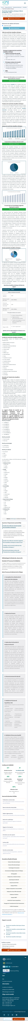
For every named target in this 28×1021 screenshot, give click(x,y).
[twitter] (8, 1015)
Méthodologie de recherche (8, 946)
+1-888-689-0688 (10, 1000)
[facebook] (12, 1015)
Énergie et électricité (8, 7)
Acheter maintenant (15, 28)
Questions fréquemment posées (9, 944)
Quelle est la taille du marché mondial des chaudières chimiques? (12, 526)
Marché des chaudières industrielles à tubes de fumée (15, 933)
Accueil (2, 7)
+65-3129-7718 (8, 1004)
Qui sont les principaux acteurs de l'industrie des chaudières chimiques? (12, 551)
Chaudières (25, 7)
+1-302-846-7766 (8, 1002)
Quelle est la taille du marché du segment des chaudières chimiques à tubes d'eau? (13, 541)
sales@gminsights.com (10, 1005)
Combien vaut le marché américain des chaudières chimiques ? (12, 546)
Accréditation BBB (20, 770)
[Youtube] (16, 1015)
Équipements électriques (17, 7)
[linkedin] (4, 1015)
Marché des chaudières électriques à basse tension (15, 926)
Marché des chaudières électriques (13, 936)
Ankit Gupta (13, 518)
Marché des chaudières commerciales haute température (15, 930)
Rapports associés (6, 948)
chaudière (13, 84)
